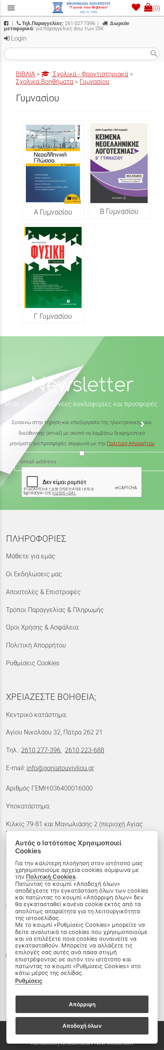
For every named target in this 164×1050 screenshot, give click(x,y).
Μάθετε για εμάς (30, 556)
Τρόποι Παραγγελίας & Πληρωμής (55, 610)
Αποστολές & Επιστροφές (43, 592)
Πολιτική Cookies (51, 876)
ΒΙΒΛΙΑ (25, 74)
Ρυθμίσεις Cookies (32, 663)
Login (18, 38)
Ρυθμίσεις (28, 980)
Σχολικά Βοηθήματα (44, 81)
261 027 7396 (58, 23)
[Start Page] (82, 8)
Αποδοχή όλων (82, 1026)
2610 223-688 (84, 750)
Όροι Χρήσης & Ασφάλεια (42, 627)
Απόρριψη (82, 1004)
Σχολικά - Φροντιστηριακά (89, 74)
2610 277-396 (41, 750)
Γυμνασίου (94, 81)
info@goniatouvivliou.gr (60, 768)
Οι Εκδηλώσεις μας (34, 574)
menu (11, 8)
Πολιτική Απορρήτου (130, 443)
